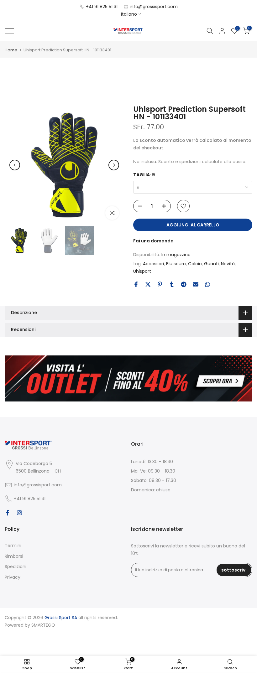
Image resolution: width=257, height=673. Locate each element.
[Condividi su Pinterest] (160, 284)
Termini (13, 545)
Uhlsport (142, 271)
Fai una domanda (153, 241)
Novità (228, 264)
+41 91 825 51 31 (102, 6)
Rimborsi (14, 556)
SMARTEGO (43, 625)
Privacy (12, 577)
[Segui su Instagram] (19, 512)
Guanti (211, 264)
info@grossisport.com (154, 6)
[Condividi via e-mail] (195, 284)
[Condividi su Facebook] (136, 284)
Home (11, 50)
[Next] (113, 165)
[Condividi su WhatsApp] (207, 284)
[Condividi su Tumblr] (172, 284)
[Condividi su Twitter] (148, 284)
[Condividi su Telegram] (183, 284)
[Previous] (14, 165)
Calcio (195, 264)
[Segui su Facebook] (7, 512)
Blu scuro (176, 264)
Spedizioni (15, 566)
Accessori (153, 264)
